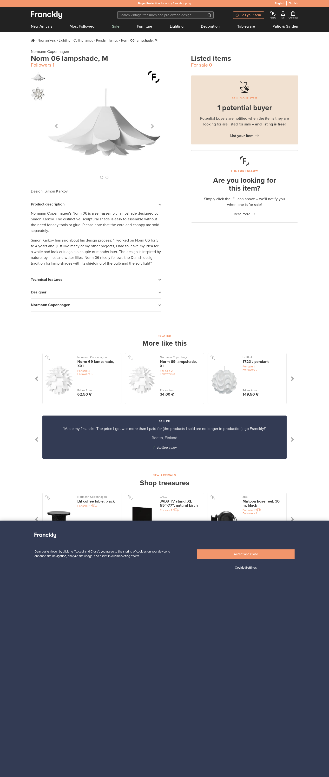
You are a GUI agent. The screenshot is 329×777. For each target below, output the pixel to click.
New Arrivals (41, 26)
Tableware (246, 26)
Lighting (177, 26)
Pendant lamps (107, 40)
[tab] (96, 204)
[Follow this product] (154, 77)
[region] (164, 649)
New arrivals (47, 40)
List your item (242, 135)
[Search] (209, 15)
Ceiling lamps (83, 40)
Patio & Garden (285, 26)
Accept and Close (246, 554)
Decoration (210, 26)
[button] (56, 126)
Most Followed (82, 26)
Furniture (144, 26)
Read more (242, 214)
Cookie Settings (246, 568)
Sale (115, 26)
